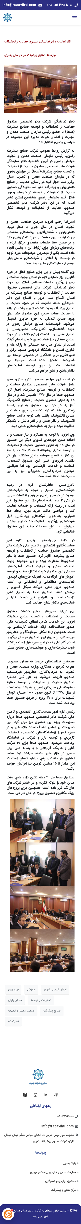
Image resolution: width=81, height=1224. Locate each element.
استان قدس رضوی (55, 989)
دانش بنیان (15, 1000)
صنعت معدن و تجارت (21, 1010)
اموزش (31, 989)
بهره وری (13, 989)
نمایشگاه (13, 1021)
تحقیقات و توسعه (40, 1000)
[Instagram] (35, 1095)
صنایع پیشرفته (52, 1010)
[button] (74, 17)
